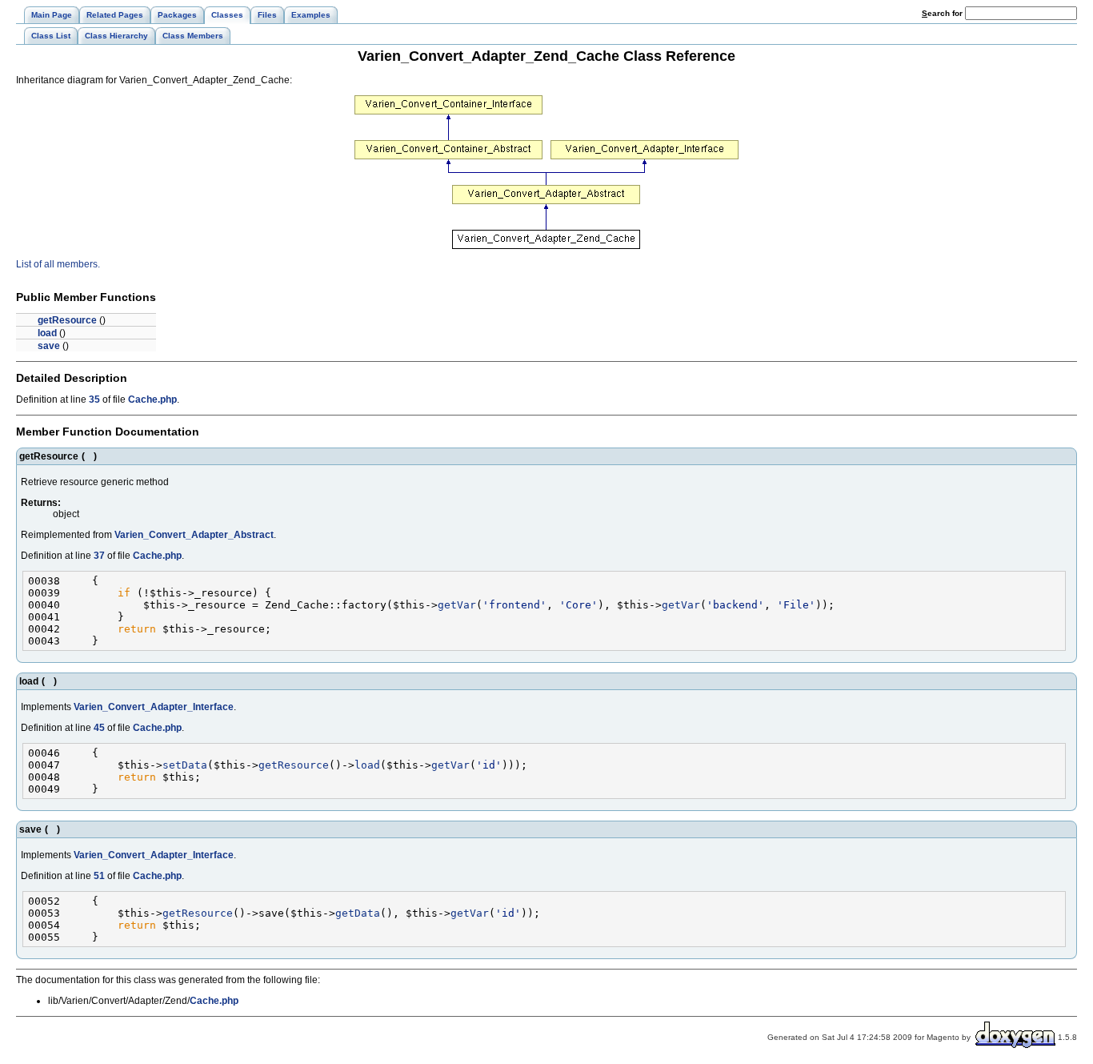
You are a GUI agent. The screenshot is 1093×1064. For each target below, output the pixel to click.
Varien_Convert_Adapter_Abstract (194, 534)
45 (99, 727)
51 (99, 875)
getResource (67, 320)
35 (94, 399)
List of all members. (58, 264)
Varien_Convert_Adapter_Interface (154, 707)
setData (184, 765)
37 (99, 555)
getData (357, 913)
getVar (457, 605)
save (49, 345)
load (47, 333)
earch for (943, 13)
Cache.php (152, 399)
